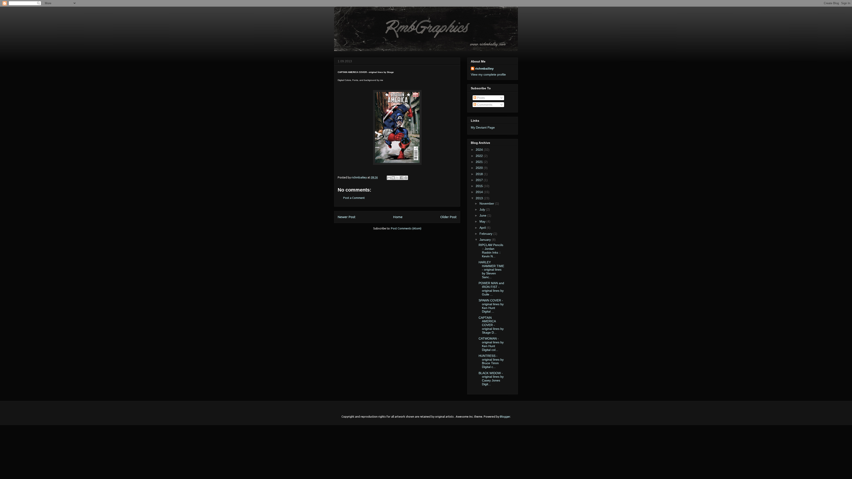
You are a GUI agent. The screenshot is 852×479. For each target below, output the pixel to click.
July (482, 209)
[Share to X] (397, 178)
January (485, 239)
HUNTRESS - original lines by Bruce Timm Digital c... (491, 361)
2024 (480, 149)
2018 (480, 174)
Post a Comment (354, 197)
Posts (480, 98)
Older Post (448, 217)
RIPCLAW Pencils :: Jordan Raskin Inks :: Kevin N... (491, 250)
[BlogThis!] (393, 178)
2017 (480, 180)
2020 (480, 168)
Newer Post (346, 217)
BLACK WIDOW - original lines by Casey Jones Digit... (491, 378)
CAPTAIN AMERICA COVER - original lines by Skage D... (491, 325)
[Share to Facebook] (401, 178)
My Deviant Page (483, 127)
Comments (484, 104)
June (483, 215)
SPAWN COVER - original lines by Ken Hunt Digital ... (491, 306)
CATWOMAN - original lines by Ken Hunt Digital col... (491, 344)
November (487, 203)
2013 (480, 198)
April (483, 227)
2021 (480, 162)
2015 (480, 186)
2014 (480, 192)
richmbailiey (484, 68)
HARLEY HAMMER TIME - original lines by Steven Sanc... (491, 269)
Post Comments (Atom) (406, 228)
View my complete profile (488, 74)
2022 (480, 156)
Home (397, 217)
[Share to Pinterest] (406, 178)
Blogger (505, 416)
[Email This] (389, 178)
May (482, 221)
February (486, 233)
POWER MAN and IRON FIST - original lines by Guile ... (491, 288)
